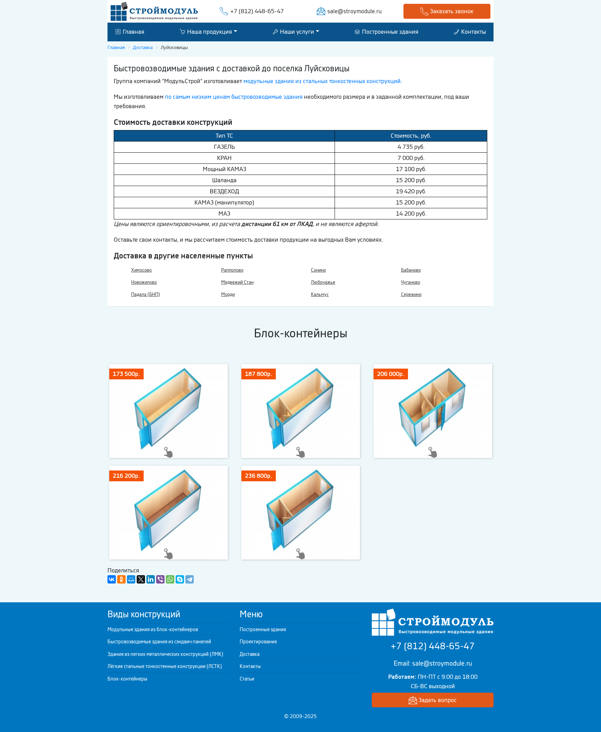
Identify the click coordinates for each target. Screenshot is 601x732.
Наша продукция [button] (209, 31)
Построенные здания (389, 31)
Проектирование (258, 641)
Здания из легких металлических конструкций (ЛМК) (165, 654)
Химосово (141, 270)
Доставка (249, 654)
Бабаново (411, 270)
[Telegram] (189, 579)
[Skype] (180, 579)
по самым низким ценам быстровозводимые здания (234, 96)
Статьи (247, 679)
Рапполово (232, 270)
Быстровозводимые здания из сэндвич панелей (159, 641)
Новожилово (144, 282)
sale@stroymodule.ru (354, 11)
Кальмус (320, 294)
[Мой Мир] (131, 579)
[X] (141, 579)
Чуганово (410, 282)
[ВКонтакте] (111, 579)
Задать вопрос (437, 700)
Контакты (473, 31)
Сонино (318, 270)
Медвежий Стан (237, 282)
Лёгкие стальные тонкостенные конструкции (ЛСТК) (164, 666)
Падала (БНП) (145, 294)
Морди (228, 294)
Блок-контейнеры (127, 679)
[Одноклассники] (121, 579)
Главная (132, 31)
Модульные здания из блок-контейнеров (152, 629)
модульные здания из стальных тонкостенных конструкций (322, 81)
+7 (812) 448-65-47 (257, 11)
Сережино (411, 294)
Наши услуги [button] (296, 31)
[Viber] (160, 579)
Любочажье (323, 282)
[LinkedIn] (150, 579)
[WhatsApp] (170, 579)
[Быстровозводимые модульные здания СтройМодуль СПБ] (154, 11)
